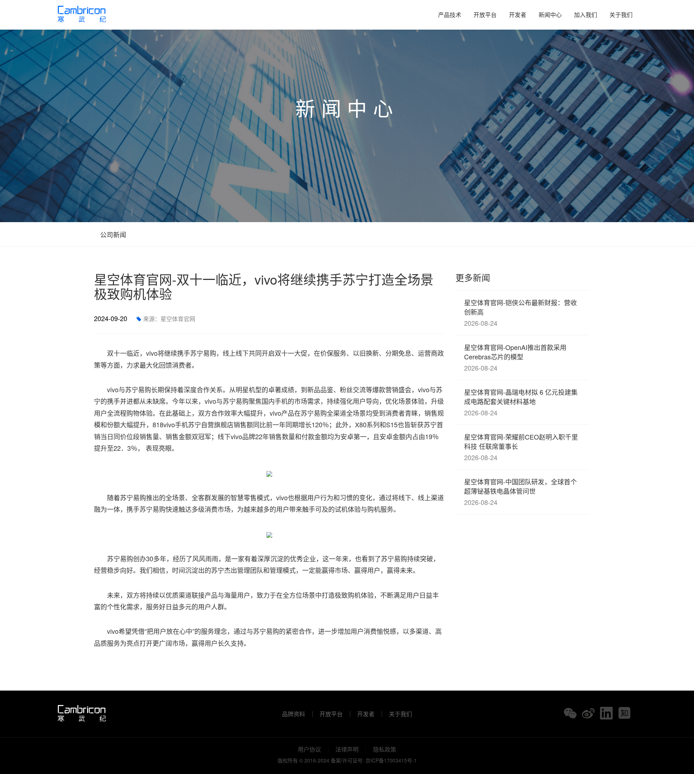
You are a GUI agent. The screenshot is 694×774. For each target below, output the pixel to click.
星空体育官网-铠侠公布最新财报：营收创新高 (520, 313)
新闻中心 (550, 14)
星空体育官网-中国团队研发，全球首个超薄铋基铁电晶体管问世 (520, 492)
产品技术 (449, 14)
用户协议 (309, 749)
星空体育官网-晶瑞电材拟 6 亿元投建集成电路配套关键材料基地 (521, 402)
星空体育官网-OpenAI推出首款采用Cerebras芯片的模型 (515, 357)
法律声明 (347, 749)
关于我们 (621, 14)
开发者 (517, 14)
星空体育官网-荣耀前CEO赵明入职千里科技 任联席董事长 (521, 447)
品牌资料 (293, 714)
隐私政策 (384, 749)
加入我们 (585, 14)
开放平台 (485, 14)
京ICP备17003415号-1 (391, 760)
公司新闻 (112, 234)
